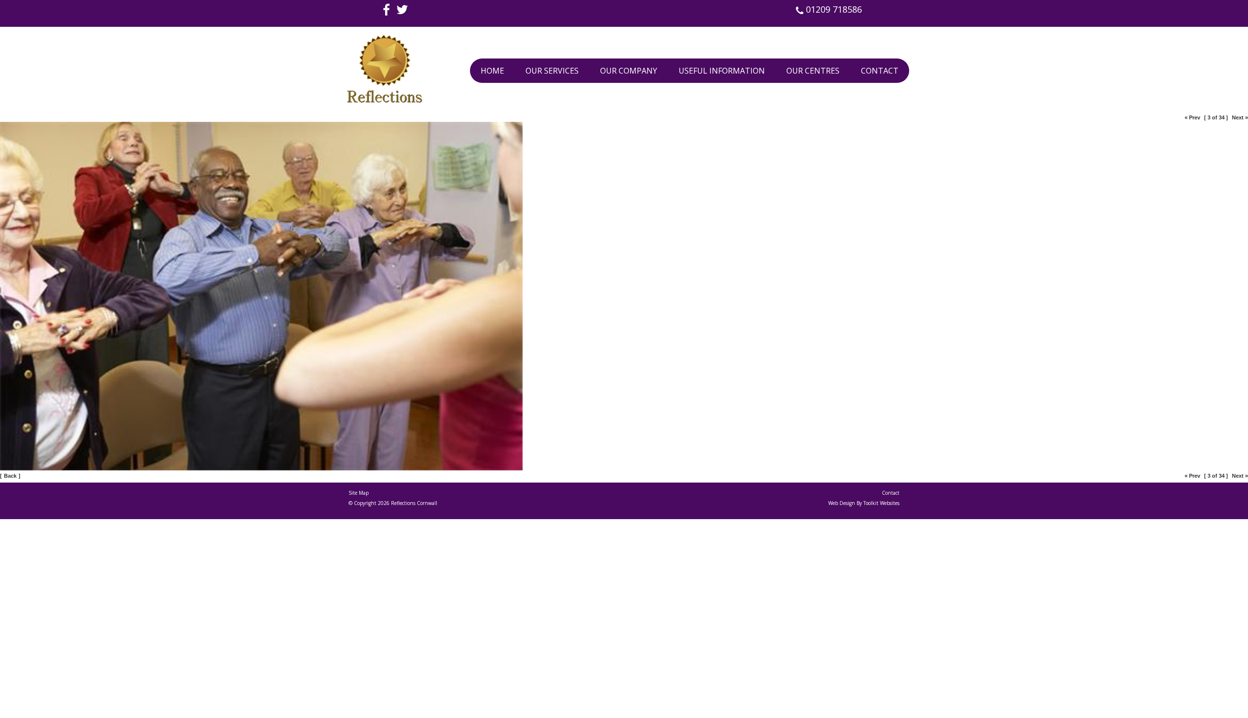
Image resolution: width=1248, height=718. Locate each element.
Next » (1240, 117)
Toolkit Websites (881, 503)
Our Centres (812, 70)
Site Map (359, 492)
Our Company (628, 70)
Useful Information (722, 70)
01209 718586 (832, 9)
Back (10, 476)
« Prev (1192, 117)
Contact (879, 70)
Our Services (552, 70)
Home (492, 70)
